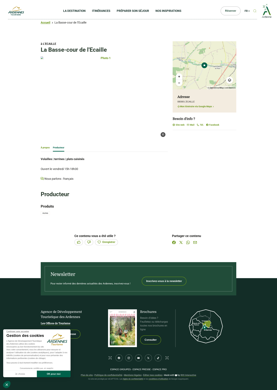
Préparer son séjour (133, 10)
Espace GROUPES (120, 369)
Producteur (58, 147)
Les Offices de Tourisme (55, 323)
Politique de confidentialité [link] (108, 375)
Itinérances (101, 10)
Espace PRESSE (142, 369)
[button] (7, 384)
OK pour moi (54, 374)
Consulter (151, 339)
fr (246, 10)
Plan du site (87, 375)
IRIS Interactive (188, 375)
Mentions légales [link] (133, 375)
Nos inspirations (168, 10)
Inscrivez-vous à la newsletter (164, 281)
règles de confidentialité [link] (133, 379)
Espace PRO (160, 369)
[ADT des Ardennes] (16, 11)
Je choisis (20, 374)
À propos (45, 147)
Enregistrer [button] (108, 242)
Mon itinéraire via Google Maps (196, 106)
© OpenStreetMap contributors (221, 87)
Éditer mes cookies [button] (152, 375)
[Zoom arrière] (179, 83)
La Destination (74, 10)
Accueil (45, 22)
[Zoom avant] (179, 76)
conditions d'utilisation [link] (158, 379)
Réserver (230, 10)
